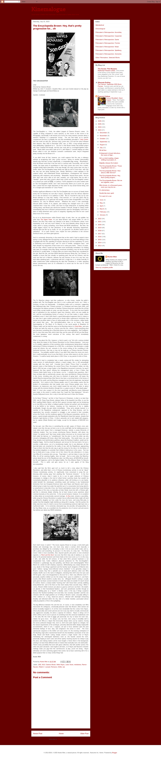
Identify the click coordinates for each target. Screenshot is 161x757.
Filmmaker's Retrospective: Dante (107, 39)
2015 (100, 239)
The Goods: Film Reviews (107, 69)
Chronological (100, 29)
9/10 (43, 664)
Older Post (84, 733)
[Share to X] (66, 662)
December (103, 133)
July (101, 147)
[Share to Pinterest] (70, 662)
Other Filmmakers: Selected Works (108, 57)
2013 (100, 245)
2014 (100, 242)
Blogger (114, 752)
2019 (100, 227)
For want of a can (105, 196)
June (102, 200)
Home (61, 733)
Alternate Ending (104, 82)
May (101, 203)
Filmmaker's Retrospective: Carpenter (109, 36)
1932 (39, 664)
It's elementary (104, 190)
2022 (100, 218)
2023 (100, 130)
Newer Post (37, 733)
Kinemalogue (48, 9)
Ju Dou (68, 496)
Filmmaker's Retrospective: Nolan (107, 47)
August (102, 144)
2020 (100, 225)
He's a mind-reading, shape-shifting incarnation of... (109, 159)
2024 (100, 127)
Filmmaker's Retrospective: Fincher (108, 43)
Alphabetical (100, 25)
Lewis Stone (69, 664)
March (102, 209)
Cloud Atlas (78, 326)
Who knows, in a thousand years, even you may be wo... (110, 186)
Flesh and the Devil (47, 555)
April (101, 206)
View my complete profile (104, 267)
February (103, 212)
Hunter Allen (112, 257)
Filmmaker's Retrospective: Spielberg (108, 50)
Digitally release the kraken (108, 163)
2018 (100, 230)
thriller (60, 667)
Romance (54, 667)
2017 (100, 234)
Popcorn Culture (104, 96)
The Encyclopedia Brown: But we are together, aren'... (110, 181)
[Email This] (61, 662)
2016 (100, 236)
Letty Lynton (84, 139)
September (104, 142)
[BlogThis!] (63, 662)
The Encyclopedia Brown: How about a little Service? (109, 171)
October (103, 138)
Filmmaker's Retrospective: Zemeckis (108, 54)
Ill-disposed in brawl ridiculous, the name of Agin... (109, 154)
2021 (100, 221)
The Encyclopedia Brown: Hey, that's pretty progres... (109, 176)
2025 (100, 124)
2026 (100, 121)
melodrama (77, 664)
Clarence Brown (51, 664)
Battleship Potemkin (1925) (106, 70)
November (103, 135)
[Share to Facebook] (68, 662)
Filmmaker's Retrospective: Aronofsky (109, 32)
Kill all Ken (102, 150)
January (103, 215)
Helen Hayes (61, 664)
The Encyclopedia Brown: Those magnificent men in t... (110, 167)
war (64, 667)
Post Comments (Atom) (65, 739)
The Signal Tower (46, 219)
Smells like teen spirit (106, 193)
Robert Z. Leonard (44, 667)
